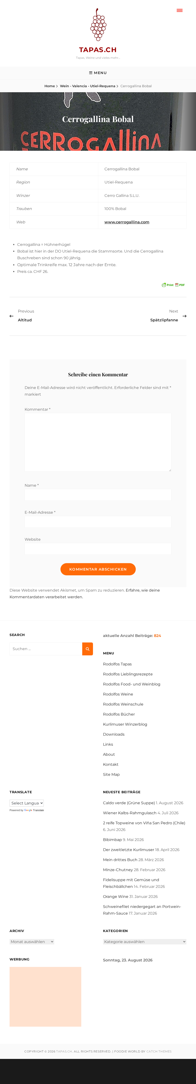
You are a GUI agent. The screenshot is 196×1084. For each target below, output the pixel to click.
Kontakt (111, 764)
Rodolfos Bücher (119, 714)
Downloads (114, 734)
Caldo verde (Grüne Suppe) (129, 803)
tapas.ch (98, 50)
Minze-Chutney (118, 870)
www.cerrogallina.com (126, 222)
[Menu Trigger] (179, 10)
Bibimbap (112, 839)
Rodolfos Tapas (117, 664)
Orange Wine (115, 896)
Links (108, 744)
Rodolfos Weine (118, 694)
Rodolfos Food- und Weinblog (131, 684)
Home (49, 86)
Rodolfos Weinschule (123, 704)
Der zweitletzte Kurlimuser (128, 849)
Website (33, 539)
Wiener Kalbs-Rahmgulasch (130, 813)
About (109, 754)
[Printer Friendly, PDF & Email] (173, 284)
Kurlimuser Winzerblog (125, 724)
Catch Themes (159, 1051)
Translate (38, 810)
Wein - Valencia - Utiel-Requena (87, 86)
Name (32, 485)
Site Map (111, 774)
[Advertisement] (45, 997)
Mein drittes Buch (120, 859)
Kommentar (37, 409)
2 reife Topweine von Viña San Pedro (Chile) (144, 823)
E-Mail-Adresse (40, 512)
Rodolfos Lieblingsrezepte (128, 674)
